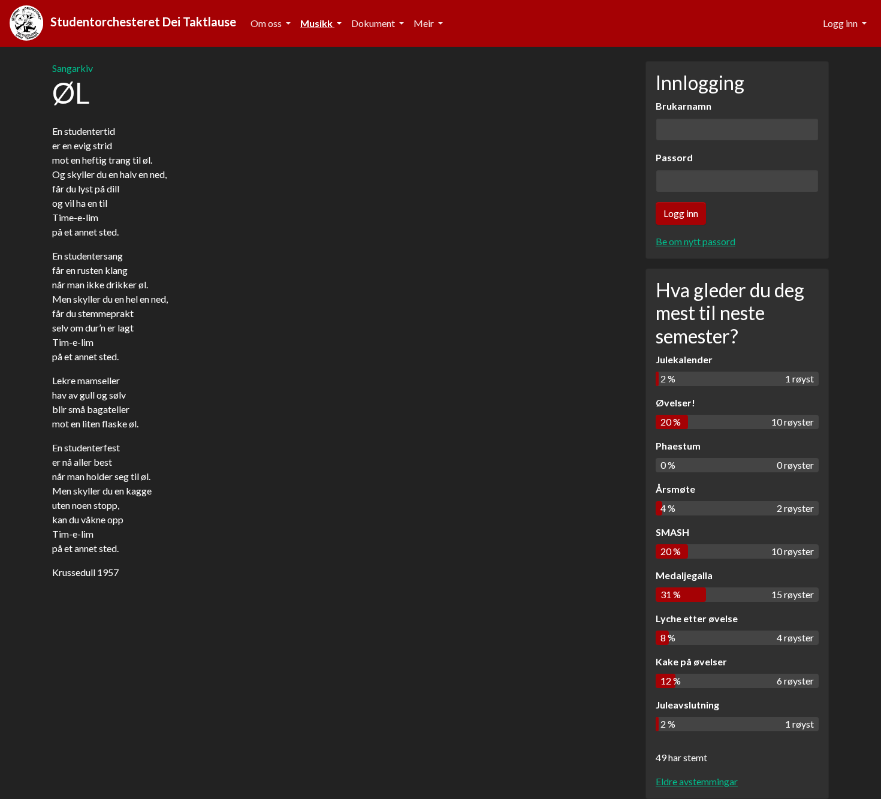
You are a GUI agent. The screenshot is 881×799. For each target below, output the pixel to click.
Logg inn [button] (841, 23)
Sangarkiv (72, 68)
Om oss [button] (267, 23)
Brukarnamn (683, 105)
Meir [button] (425, 23)
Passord (674, 157)
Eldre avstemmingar (697, 781)
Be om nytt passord (695, 241)
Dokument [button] (374, 23)
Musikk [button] (317, 23)
